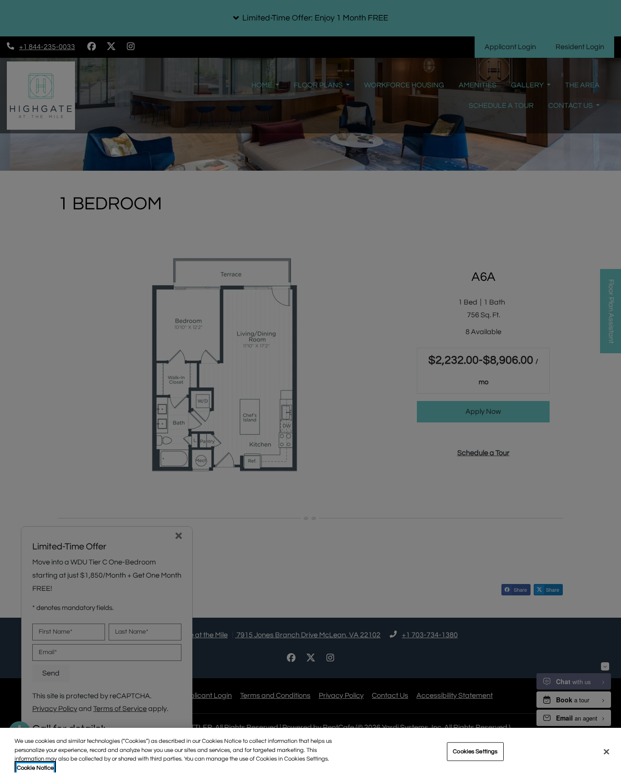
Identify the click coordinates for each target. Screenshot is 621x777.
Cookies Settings (475, 751)
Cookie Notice (35, 767)
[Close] (606, 751)
